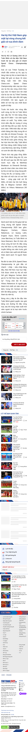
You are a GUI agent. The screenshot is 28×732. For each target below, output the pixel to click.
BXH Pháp (5, 668)
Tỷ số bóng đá (6, 622)
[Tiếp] (24, 325)
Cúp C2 (4, 648)
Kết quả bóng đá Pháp (22, 633)
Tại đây (12, 714)
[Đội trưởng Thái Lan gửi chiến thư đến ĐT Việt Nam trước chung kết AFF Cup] (6, 475)
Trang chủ (3, 31)
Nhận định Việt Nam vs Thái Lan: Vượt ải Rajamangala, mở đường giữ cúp (15, 439)
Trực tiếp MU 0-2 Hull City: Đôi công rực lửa (15, 429)
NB (26, 475)
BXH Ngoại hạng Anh (7, 656)
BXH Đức (5, 666)
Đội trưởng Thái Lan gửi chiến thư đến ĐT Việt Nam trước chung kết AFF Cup (18, 474)
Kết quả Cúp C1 (22, 616)
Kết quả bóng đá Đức (22, 630)
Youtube (22, 683)
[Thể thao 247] (5, 612)
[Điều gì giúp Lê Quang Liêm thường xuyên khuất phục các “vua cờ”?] (6, 360)
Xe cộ (20, 650)
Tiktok (21, 690)
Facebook (22, 684)
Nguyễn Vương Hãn (20, 362)
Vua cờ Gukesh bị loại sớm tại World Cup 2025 (20, 394)
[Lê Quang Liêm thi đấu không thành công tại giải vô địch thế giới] (6, 369)
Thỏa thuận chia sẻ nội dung (7, 710)
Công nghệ (9, 675)
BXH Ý (4, 660)
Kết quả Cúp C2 (22, 636)
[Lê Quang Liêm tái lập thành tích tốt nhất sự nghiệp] (6, 405)
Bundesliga (5, 638)
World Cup (5, 642)
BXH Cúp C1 (5, 662)
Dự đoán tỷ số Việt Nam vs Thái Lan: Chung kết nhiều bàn (17, 456)
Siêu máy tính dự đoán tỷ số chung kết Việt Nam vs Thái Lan (16, 447)
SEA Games (5, 650)
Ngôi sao (5, 569)
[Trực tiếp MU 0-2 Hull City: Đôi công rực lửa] (6, 429)
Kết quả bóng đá (6, 618)
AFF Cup (5, 652)
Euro (4, 644)
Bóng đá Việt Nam (7, 654)
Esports (21, 648)
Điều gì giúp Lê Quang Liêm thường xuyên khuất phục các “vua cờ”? (19, 358)
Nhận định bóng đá (7, 620)
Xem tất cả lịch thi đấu (14, 331)
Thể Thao (9, 31)
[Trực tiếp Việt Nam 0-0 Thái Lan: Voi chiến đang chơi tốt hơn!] (6, 420)
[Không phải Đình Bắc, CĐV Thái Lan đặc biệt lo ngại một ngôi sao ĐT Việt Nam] (6, 493)
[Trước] (3, 325)
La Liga (4, 634)
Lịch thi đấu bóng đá (7, 616)
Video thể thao (6, 628)
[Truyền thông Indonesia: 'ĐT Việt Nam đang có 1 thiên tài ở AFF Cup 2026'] (6, 484)
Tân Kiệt (25, 448)
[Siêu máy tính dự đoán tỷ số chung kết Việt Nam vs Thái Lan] (6, 447)
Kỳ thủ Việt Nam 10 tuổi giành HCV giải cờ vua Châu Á (19, 377)
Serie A (4, 636)
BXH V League (6, 670)
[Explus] (14, 337)
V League (5, 640)
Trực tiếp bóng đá (7, 624)
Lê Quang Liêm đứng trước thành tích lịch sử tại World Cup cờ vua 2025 (20, 386)
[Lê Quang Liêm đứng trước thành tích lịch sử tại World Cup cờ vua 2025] (6, 387)
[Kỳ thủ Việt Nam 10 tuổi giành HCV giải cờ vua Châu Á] (6, 378)
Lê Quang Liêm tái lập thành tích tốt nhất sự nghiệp (18, 404)
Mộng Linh (18, 371)
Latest (3, 675)
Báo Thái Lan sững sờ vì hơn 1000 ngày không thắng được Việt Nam (15, 466)
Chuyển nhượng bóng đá (8, 626)
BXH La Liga (5, 658)
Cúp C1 (4, 632)
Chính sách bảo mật (5, 712)
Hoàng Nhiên (23, 439)
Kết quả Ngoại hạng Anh (22, 619)
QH (26, 420)
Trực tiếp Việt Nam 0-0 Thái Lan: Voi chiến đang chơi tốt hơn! (18, 419)
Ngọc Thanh (24, 429)
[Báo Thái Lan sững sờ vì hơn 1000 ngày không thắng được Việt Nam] (6, 466)
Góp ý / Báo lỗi (19, 344)
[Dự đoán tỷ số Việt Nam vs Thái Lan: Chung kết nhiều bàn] (6, 456)
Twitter (21, 686)
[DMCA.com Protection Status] (10, 727)
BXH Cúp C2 (5, 664)
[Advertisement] (14, 15)
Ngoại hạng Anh (6, 630)
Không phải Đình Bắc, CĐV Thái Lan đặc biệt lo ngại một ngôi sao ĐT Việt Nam (16, 494)
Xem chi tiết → (22, 318)
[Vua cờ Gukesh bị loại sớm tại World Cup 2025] (6, 396)
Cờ (13, 31)
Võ (20, 652)
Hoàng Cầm (24, 484)
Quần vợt (21, 646)
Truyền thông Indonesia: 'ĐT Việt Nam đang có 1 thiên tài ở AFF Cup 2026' (16, 485)
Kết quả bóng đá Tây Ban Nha (22, 626)
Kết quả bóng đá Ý (22, 623)
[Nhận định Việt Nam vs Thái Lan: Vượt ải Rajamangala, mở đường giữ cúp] (6, 438)
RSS (21, 688)
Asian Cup (5, 646)
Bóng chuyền (22, 644)
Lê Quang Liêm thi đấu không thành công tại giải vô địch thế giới (19, 367)
